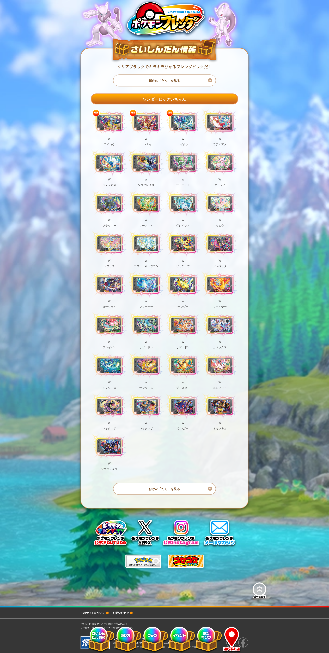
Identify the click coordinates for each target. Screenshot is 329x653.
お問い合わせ (121, 613)
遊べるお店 (231, 640)
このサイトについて (93, 613)
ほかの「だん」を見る (164, 80)
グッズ (155, 640)
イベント (182, 640)
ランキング (209, 640)
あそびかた (128, 640)
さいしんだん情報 (101, 640)
